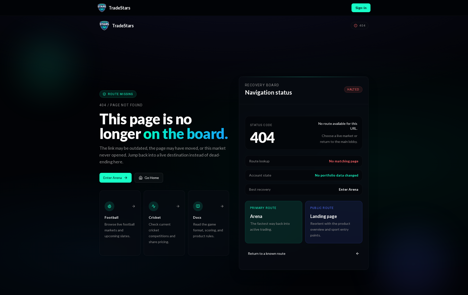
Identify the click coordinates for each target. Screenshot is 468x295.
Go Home (152, 178)
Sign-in (361, 8)
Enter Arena (112, 178)
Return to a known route (266, 253)
